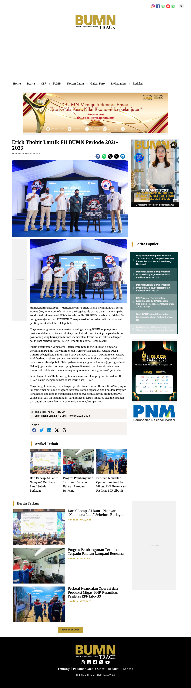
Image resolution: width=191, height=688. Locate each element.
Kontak (128, 668)
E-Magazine (119, 83)
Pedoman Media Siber (89, 668)
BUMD (57, 83)
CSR (43, 83)
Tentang (64, 668)
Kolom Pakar (75, 83)
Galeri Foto (97, 83)
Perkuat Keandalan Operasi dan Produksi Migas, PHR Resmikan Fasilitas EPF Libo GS (93, 592)
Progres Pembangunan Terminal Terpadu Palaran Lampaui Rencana (96, 552)
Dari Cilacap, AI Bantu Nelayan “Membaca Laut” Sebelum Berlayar (96, 513)
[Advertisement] (78, 58)
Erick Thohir (46, 411)
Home (17, 83)
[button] (181, 6)
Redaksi (138, 83)
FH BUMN (60, 411)
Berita (31, 83)
